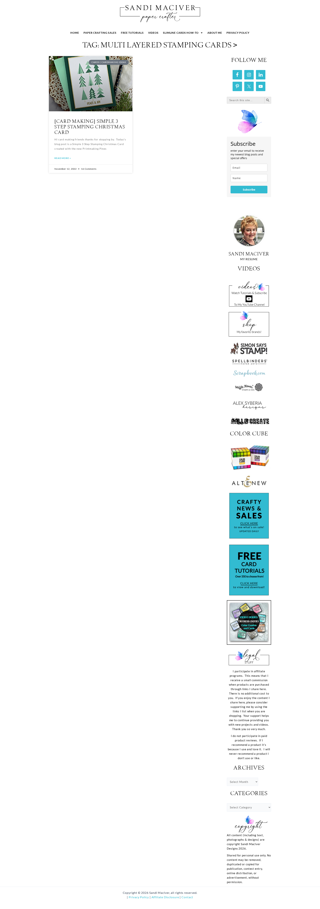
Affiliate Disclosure (165, 897)
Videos (153, 32)
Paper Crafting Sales (100, 32)
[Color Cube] (249, 457)
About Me (214, 32)
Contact (187, 897)
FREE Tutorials (132, 32)
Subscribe (249, 189)
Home (74, 32)
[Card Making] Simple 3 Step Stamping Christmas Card (89, 127)
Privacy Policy (237, 32)
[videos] (249, 293)
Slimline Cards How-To (181, 32)
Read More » (62, 158)
